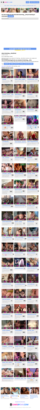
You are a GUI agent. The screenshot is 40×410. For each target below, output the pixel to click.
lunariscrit (30, 346)
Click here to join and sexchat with (20, 49)
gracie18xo (18, 94)
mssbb (4, 79)
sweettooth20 (19, 346)
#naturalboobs (29, 63)
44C (13, 223)
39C (12, 206)
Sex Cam (23, 401)
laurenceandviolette (8, 378)
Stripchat (24, 5)
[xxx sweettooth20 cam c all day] (20, 340)
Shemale (14, 5)
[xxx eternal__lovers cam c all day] (7, 340)
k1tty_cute (5, 189)
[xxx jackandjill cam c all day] (32, 278)
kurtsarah (30, 109)
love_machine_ (19, 237)
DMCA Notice (25, 407)
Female (8, 5)
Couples (11, 5)
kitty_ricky (18, 117)
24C (26, 238)
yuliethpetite (6, 314)
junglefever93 (6, 284)
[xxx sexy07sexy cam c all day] (20, 183)
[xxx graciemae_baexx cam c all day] (20, 135)
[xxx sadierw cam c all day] (32, 151)
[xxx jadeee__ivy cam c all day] (7, 262)
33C (11, 269)
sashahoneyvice (7, 253)
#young (21, 63)
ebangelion (30, 221)
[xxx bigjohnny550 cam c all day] (20, 167)
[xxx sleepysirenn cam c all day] (7, 324)
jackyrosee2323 (32, 268)
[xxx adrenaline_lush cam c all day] (32, 73)
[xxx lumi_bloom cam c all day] (32, 356)
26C (23, 119)
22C (12, 127)
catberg (29, 94)
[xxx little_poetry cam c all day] (20, 293)
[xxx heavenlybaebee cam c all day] (20, 151)
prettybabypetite (32, 141)
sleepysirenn (6, 330)
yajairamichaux (20, 284)
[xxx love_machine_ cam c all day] (20, 231)
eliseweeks (18, 109)
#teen (11, 63)
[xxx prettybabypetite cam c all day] (32, 135)
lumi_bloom (30, 362)
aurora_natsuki (32, 125)
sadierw (29, 157)
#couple (7, 63)
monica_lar (31, 378)
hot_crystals (6, 109)
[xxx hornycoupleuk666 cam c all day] (32, 231)
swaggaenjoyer (32, 189)
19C (13, 239)
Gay (17, 5)
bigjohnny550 (19, 173)
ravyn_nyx (30, 330)
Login (27, 2)
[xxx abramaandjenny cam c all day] (20, 199)
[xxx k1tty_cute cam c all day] (7, 183)
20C (11, 191)
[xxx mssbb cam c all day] (7, 73)
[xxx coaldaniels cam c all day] (20, 324)
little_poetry (19, 299)
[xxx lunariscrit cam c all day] (32, 340)
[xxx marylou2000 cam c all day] (32, 247)
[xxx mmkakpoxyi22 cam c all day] (32, 308)
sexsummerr (18, 314)
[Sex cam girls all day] (8, 2)
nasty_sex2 (18, 221)
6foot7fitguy (19, 253)
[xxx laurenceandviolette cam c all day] (7, 372)
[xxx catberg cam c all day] (32, 88)
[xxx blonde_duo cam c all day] (32, 199)
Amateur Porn (18, 401)
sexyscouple (6, 299)
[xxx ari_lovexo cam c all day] (7, 151)
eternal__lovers (7, 346)
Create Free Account (34, 2)
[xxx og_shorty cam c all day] (20, 356)
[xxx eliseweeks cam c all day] (20, 103)
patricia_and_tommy (21, 378)
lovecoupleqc (19, 268)
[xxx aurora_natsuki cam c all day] (32, 119)
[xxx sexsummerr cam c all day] (20, 308)
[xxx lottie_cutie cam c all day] (32, 167)
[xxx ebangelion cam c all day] (32, 215)
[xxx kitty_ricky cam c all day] (20, 115)
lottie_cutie (31, 173)
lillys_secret (6, 125)
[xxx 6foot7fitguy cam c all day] (20, 247)
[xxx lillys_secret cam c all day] (7, 119)
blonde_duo (31, 205)
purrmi (29, 299)
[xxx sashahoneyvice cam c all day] (7, 247)
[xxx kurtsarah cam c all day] (32, 103)
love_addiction (7, 237)
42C (36, 159)
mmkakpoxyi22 (31, 314)
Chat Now (10, 16)
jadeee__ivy (6, 268)
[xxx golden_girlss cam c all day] (7, 167)
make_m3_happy (7, 362)
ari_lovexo (5, 157)
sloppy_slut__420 (7, 94)
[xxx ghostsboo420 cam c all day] (7, 215)
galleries (10, 66)
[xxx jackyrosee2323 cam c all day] (32, 262)
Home (5, 5)
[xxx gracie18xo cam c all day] (20, 88)
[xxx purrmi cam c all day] (32, 293)
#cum (16, 63)
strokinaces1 (6, 205)
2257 (30, 407)
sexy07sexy (18, 189)
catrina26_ (5, 141)
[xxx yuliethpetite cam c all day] (7, 308)
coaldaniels (18, 330)
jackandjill (31, 284)
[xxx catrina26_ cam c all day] (7, 135)
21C (36, 110)
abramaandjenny (20, 205)
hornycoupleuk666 (33, 237)
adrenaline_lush (32, 79)
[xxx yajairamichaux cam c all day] (20, 278)
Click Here (3, 66)
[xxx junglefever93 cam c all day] (7, 278)
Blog (35, 5)
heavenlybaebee (19, 157)
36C (24, 332)
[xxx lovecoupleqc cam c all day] (20, 262)
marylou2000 (31, 253)
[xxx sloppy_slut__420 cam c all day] (7, 88)
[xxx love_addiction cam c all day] (7, 231)
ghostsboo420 (6, 221)
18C (23, 96)
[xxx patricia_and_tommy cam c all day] (20, 372)
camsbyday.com (19, 407)
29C (25, 175)
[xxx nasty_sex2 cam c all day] (20, 215)
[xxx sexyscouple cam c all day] (7, 293)
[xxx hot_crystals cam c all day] (7, 103)
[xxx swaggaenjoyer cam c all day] (32, 183)
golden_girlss (6, 173)
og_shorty (18, 362)
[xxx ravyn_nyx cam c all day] (32, 324)
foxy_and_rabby (20, 79)
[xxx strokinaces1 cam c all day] (7, 199)
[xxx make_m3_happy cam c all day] (7, 356)
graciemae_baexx (20, 142)
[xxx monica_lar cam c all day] (32, 372)
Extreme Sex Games (29, 5)
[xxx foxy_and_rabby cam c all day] (20, 73)
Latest (20, 5)
